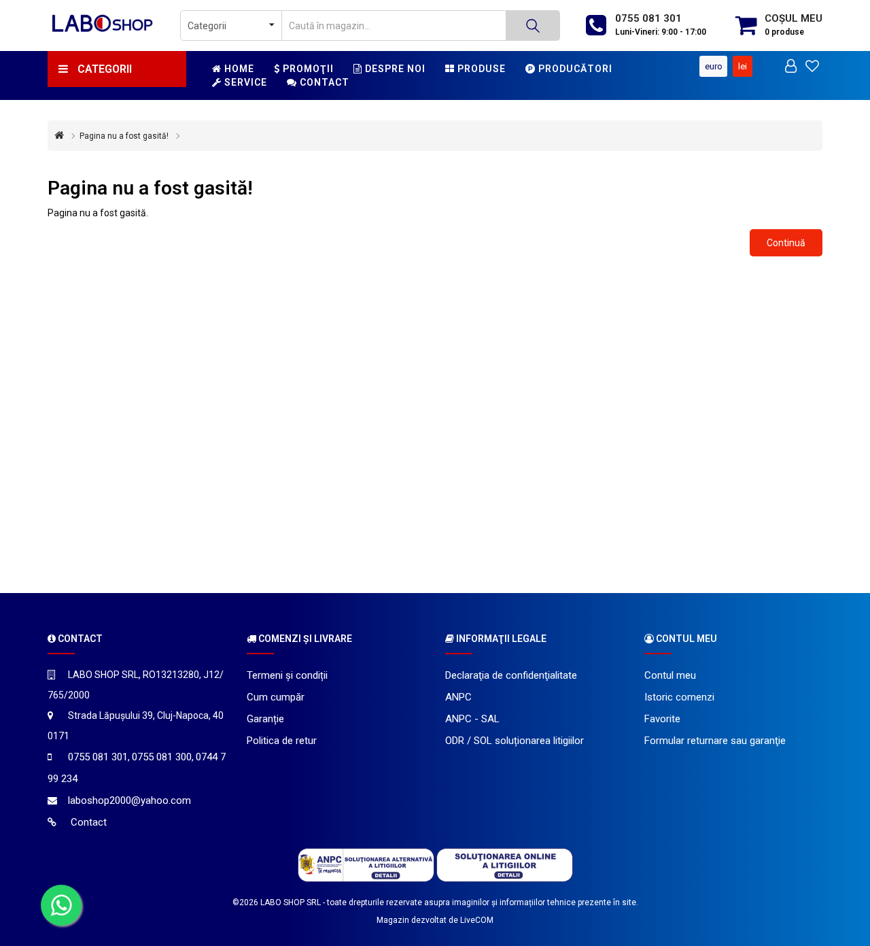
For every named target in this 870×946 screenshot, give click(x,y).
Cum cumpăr (275, 697)
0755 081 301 (648, 18)
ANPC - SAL (472, 719)
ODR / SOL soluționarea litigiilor (514, 740)
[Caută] (533, 25)
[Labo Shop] (104, 22)
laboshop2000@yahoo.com (129, 800)
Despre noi (393, 68)
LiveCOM (476, 920)
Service (244, 82)
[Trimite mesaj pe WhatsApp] (61, 905)
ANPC (458, 697)
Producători (574, 68)
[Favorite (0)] (812, 67)
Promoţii (307, 68)
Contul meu (670, 675)
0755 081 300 (162, 757)
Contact (323, 82)
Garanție (265, 719)
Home (238, 68)
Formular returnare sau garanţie (715, 740)
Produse (480, 68)
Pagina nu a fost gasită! (124, 136)
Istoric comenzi (679, 697)
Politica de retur (282, 740)
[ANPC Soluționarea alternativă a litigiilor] (366, 864)
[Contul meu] (791, 67)
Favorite (662, 719)
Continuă (786, 242)
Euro (714, 66)
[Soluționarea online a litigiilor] (504, 864)
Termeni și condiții (287, 675)
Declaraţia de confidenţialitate (511, 675)
